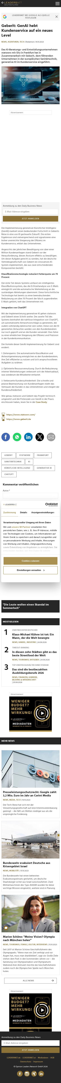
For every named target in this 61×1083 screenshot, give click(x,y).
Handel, (22, 642)
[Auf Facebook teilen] (5, 437)
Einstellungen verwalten (29, 570)
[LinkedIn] (41, 1074)
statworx (24, 455)
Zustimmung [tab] (9, 512)
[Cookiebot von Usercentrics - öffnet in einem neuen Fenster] (45, 504)
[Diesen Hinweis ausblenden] (56, 16)
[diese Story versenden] (51, 437)
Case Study (41, 402)
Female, (25, 945)
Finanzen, (23, 677)
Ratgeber (34, 660)
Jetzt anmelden (30, 219)
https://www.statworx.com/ (20, 415)
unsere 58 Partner (20, 527)
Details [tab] (23, 512)
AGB (52, 1058)
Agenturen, (14, 42)
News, (4, 42)
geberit (8, 455)
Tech (22, 42)
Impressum (38, 1062)
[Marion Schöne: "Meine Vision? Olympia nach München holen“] (30, 913)
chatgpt (9, 474)
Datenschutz (25, 1062)
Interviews (41, 945)
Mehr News (7, 741)
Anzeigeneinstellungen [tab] (42, 512)
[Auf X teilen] (39, 437)
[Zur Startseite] (11, 3)
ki (29, 462)
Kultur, (32, 945)
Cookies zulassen (30, 561)
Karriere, (33, 677)
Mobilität (14, 871)
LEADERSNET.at (29, 1058)
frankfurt (43, 455)
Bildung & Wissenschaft (24, 680)
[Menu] (57, 3)
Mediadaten (43, 1058)
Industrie (31, 642)
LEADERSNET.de (13, 1058)
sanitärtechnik (13, 462)
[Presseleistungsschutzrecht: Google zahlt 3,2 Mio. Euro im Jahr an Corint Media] (30, 769)
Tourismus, (24, 660)
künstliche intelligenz (17, 468)
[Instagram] (27, 1074)
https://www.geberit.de (18, 419)
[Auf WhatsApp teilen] (17, 437)
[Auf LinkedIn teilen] (28, 437)
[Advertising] (30, 714)
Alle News (28, 981)
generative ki (44, 468)
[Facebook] (20, 1074)
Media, (12, 800)
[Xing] (34, 1074)
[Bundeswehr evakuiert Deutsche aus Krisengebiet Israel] (30, 839)
